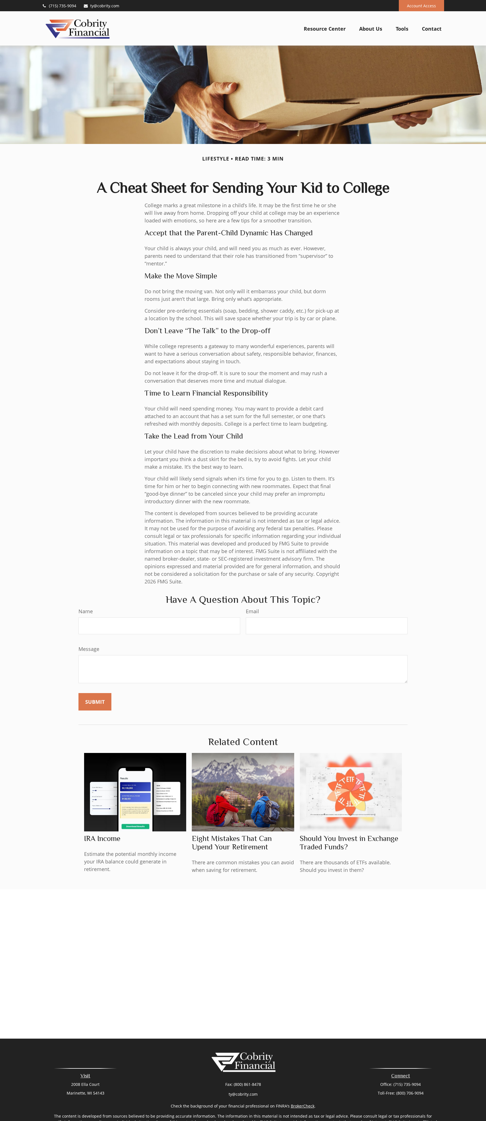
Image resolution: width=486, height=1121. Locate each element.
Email (252, 611)
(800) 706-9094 (410, 1093)
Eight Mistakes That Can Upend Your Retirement (232, 842)
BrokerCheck (302, 1106)
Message (88, 649)
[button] (324, 28)
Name (85, 611)
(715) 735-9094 (62, 5)
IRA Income (102, 838)
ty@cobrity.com (104, 5)
